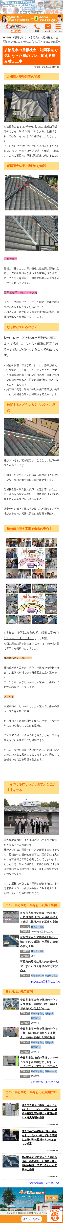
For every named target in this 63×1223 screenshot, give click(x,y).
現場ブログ (20, 37)
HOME (7, 37)
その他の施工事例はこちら (45, 981)
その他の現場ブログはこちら (44, 1182)
